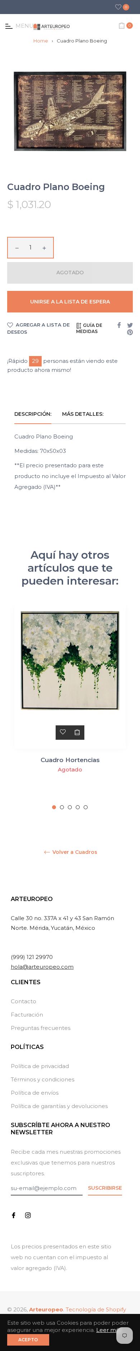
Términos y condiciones (42, 1079)
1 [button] (54, 807)
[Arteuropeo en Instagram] (28, 1215)
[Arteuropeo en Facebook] (14, 1215)
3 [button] (70, 807)
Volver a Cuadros (74, 852)
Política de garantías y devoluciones (59, 1106)
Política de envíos (35, 1092)
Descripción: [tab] (32, 414)
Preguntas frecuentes (40, 1027)
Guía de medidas (89, 328)
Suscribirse (105, 1188)
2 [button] (62, 807)
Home (40, 41)
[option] (70, 707)
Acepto (28, 1339)
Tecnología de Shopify (96, 1309)
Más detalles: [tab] (83, 414)
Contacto (23, 1001)
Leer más (109, 1330)
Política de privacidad (40, 1066)
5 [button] (86, 807)
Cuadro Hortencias (70, 760)
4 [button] (78, 807)
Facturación (27, 1014)
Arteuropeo (46, 1309)
